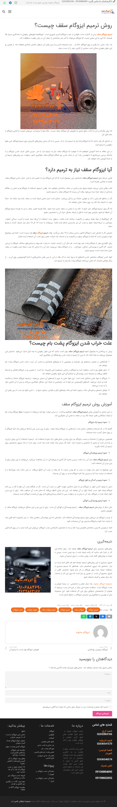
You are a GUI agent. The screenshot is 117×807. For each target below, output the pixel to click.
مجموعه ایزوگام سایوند (102, 583)
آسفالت (51, 738)
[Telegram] (10, 2)
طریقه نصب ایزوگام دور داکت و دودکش (16, 776)
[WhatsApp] (4, 2)
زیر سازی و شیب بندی (46, 745)
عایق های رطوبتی (47, 741)
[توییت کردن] (96, 617)
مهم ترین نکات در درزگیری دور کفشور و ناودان (15, 782)
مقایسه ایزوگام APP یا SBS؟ (17, 788)
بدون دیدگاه (61, 605)
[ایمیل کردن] (109, 617)
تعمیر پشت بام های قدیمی (44, 752)
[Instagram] (15, 2)
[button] (4, 11)
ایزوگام (40, 233)
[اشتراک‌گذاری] (103, 617)
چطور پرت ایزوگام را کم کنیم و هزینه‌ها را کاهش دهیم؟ (16, 761)
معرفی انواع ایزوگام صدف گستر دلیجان (15, 742)
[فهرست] (10, 11)
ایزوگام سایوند (90, 605)
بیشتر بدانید (75, 605)
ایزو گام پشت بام (47, 748)
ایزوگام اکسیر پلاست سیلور (15, 746)
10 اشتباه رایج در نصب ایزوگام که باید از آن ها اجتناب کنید (16, 769)
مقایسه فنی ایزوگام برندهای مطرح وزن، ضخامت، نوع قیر (17, 753)
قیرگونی (51, 734)
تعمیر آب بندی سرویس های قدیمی (45, 756)
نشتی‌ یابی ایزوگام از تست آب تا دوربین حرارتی (15, 735)
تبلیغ (23, 731)
